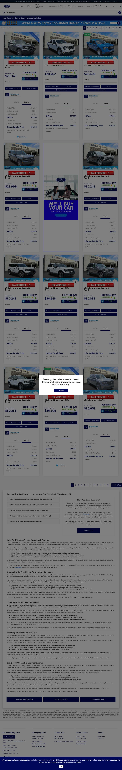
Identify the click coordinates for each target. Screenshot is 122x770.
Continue (61, 390)
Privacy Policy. (77, 762)
